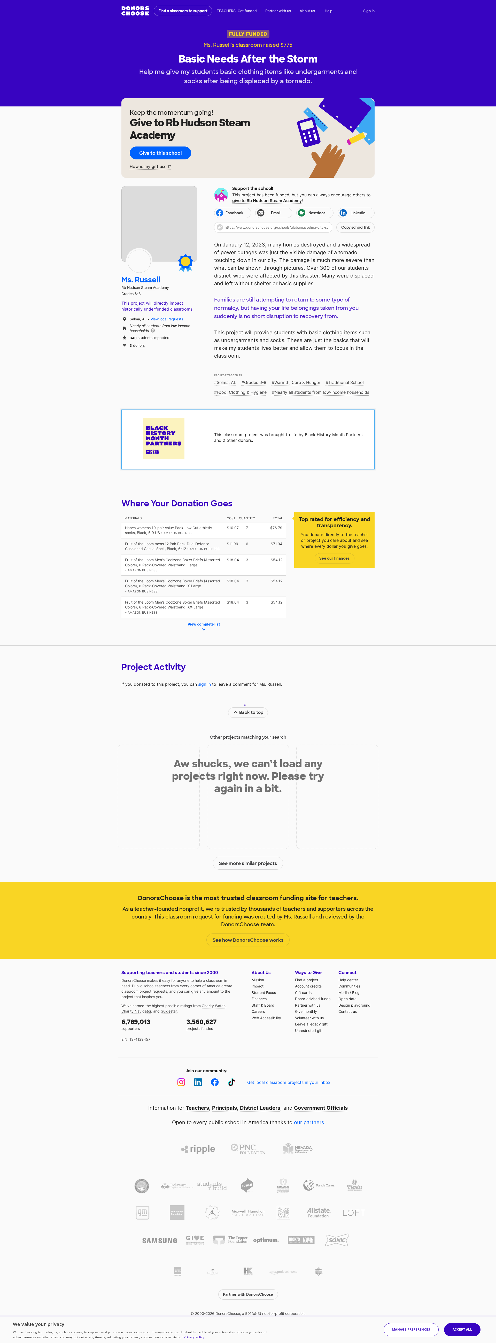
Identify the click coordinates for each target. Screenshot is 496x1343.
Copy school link (355, 227)
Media (343, 992)
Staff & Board (263, 1005)
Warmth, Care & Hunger (297, 382)
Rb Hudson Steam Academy (145, 287)
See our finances (334, 558)
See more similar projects (248, 863)
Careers (258, 1011)
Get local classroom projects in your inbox (288, 1082)
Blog (356, 992)
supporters (135, 1024)
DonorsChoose (135, 11)
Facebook (234, 213)
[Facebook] (214, 1082)
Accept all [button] (462, 1329)
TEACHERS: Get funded (237, 11)
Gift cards (303, 992)
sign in (204, 684)
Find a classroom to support (183, 11)
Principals (224, 1108)
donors (137, 345)
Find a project (306, 980)
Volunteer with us (309, 1018)
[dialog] (248, 1329)
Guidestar (169, 1011)
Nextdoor (316, 213)
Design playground (354, 1005)
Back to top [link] (251, 712)
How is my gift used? (150, 166)
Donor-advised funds (312, 999)
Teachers (197, 1108)
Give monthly (306, 1011)
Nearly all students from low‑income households (322, 392)
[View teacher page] (159, 224)
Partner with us (278, 11)
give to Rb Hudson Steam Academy (267, 200)
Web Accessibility (266, 1018)
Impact (258, 986)
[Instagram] (181, 1082)
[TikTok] (231, 1082)
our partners (309, 1122)
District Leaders (260, 1108)
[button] (294, 227)
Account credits (308, 986)
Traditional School (346, 382)
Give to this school (160, 153)
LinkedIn (358, 213)
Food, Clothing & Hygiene (242, 392)
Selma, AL (226, 382)
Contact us (347, 1011)
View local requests (167, 319)
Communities (349, 986)
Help (328, 11)
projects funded (202, 1024)
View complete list (204, 624)
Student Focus (264, 992)
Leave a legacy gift (311, 1024)
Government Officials (321, 1108)
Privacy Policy (194, 1337)
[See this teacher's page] (139, 261)
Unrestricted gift (309, 1030)
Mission (258, 980)
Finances (259, 999)
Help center (348, 980)
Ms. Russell (140, 280)
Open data (347, 999)
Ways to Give (308, 972)
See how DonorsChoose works (248, 940)
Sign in (369, 11)
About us (307, 11)
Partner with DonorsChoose (248, 1294)
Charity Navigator (136, 1011)
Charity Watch (214, 1006)
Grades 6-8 (255, 382)
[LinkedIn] (198, 1082)
